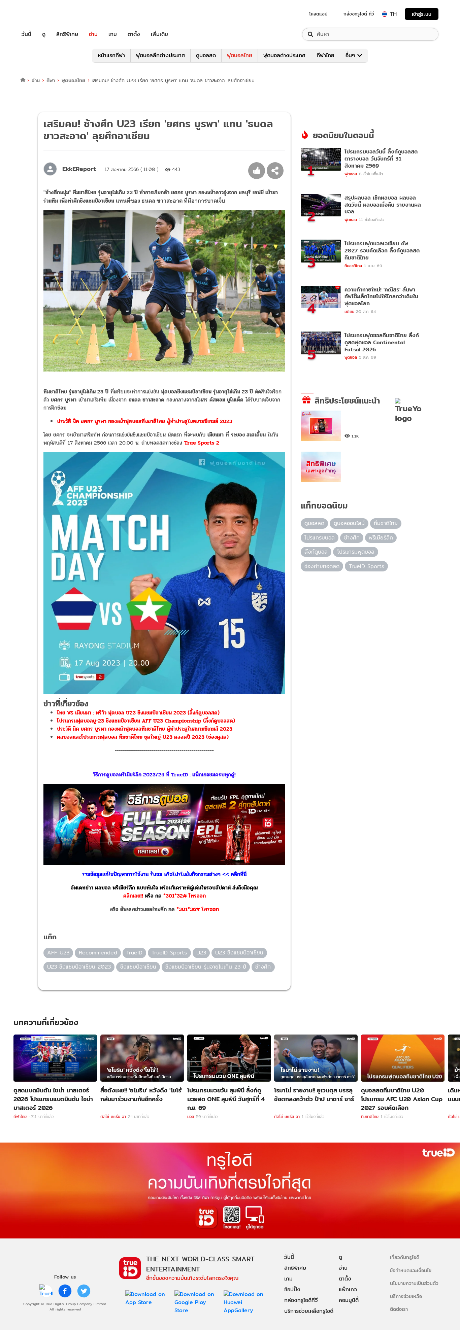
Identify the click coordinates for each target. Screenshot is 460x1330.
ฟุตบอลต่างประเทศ (284, 55)
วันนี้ (26, 34)
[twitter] (84, 1291)
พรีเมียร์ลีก (381, 537)
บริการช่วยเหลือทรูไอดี (308, 1311)
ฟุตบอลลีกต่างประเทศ (160, 55)
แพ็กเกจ (348, 1289)
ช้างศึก (263, 967)
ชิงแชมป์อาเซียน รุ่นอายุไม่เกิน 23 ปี (205, 967)
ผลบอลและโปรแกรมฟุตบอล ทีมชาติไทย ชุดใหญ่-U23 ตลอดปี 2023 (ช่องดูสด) (143, 737)
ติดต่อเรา (399, 1309)
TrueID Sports (169, 952)
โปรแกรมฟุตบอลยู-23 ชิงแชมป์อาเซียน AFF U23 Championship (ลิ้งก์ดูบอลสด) (146, 720)
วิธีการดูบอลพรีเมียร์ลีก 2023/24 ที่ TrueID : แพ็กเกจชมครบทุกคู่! (164, 774)
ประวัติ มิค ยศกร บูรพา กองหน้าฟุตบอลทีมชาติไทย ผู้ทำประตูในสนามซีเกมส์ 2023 (144, 421)
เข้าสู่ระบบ (421, 14)
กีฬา (50, 80)
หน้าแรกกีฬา (111, 55)
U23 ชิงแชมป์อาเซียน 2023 (79, 967)
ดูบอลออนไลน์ (349, 523)
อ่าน (93, 34)
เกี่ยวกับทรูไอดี (404, 1257)
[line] (46, 1291)
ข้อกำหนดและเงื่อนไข (410, 1270)
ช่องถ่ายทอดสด (321, 566)
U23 (201, 952)
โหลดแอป (318, 13)
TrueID (42, 14)
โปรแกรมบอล (319, 537)
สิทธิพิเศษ (67, 34)
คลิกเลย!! (133, 895)
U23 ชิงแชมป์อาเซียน (239, 952)
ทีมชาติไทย (386, 523)
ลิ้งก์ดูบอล (316, 552)
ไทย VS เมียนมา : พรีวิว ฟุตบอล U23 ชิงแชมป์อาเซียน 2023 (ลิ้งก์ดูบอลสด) (138, 712)
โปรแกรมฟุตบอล (355, 552)
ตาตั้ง (134, 34)
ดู (43, 34)
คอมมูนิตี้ (349, 1300)
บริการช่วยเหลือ (406, 1296)
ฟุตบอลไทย (239, 55)
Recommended (98, 952)
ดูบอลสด (206, 55)
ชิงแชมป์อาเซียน (138, 967)
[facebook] (65, 1291)
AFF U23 (58, 952)
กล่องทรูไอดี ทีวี (358, 13)
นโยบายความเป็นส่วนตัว (414, 1283)
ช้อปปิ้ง (292, 1289)
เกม (112, 34)
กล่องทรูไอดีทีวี (301, 1300)
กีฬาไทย (325, 55)
